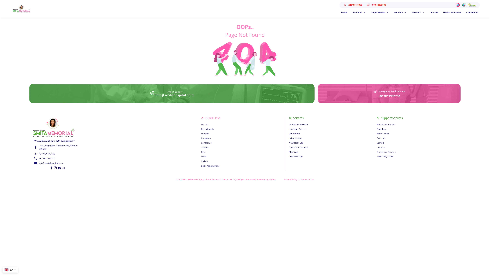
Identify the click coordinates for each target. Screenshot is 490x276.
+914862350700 (389, 96)
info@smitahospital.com (175, 95)
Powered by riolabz (266, 179)
